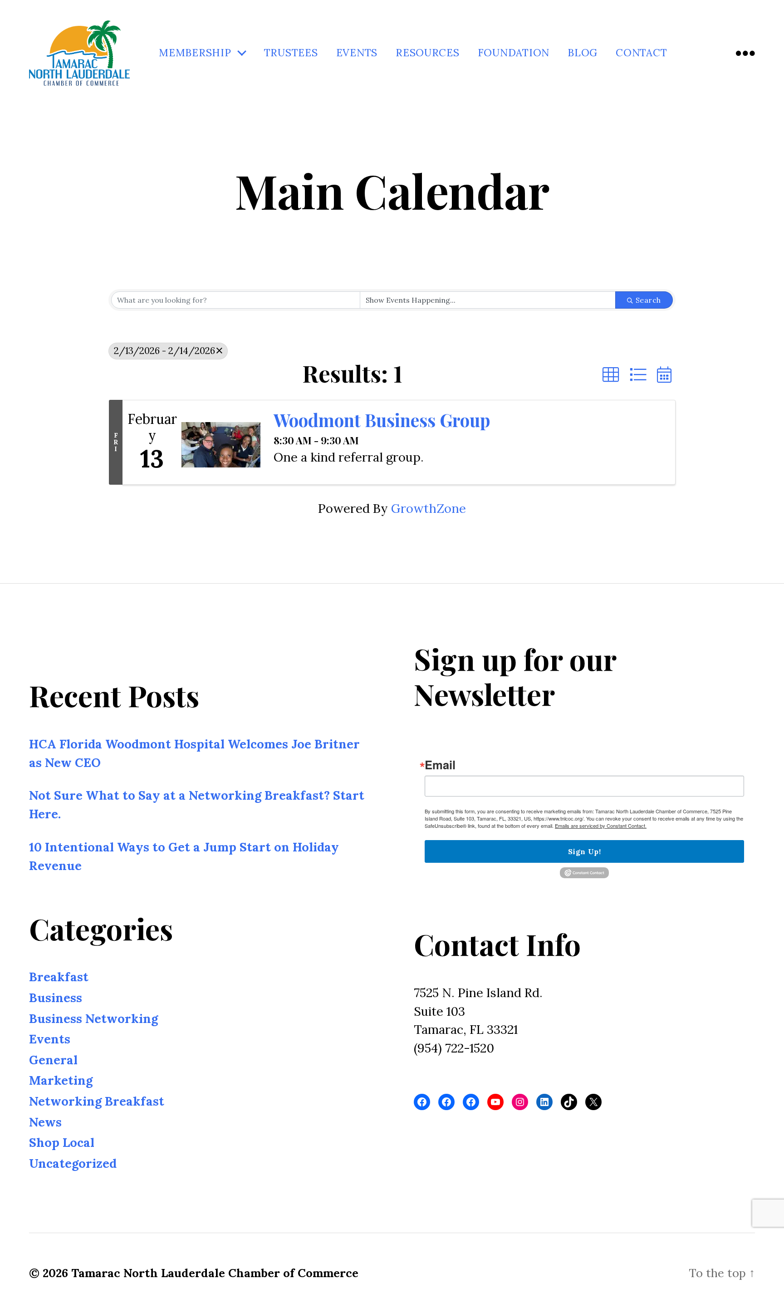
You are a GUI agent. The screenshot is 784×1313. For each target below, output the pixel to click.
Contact (641, 53)
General (53, 1059)
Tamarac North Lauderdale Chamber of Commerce (214, 1272)
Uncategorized (73, 1163)
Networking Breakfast (96, 1101)
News (45, 1121)
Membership (195, 53)
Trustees (291, 53)
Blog (583, 53)
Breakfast (58, 976)
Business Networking (93, 1018)
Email (440, 765)
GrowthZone (428, 508)
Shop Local (61, 1142)
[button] (610, 375)
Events (356, 53)
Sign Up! (584, 851)
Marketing (61, 1080)
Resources (428, 53)
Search (648, 300)
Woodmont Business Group (382, 419)
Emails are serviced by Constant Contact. (601, 825)
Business (55, 997)
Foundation (513, 53)
